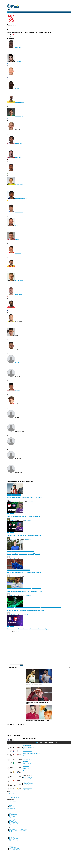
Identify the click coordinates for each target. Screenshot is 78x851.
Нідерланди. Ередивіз (27, 785)
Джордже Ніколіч (19, 184)
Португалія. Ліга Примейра (28, 786)
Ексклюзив (9, 495)
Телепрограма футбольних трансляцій (31, 753)
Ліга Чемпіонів (12, 793)
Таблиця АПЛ (12, 815)
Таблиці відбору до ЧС (13, 838)
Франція (59, 607)
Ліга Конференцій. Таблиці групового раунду (18, 831)
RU (9, 9)
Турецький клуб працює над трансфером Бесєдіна (24, 573)
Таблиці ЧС (11, 837)
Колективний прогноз (27, 759)
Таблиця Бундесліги (13, 819)
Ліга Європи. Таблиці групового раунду (17, 830)
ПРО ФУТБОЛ (13, 844)
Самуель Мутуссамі (19, 102)
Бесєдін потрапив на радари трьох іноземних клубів (24, 591)
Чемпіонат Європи (13, 804)
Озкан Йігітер (18, 362)
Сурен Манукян (13, 558)
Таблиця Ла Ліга (12, 816)
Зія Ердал (17, 239)
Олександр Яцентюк (14, 501)
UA (9, 10)
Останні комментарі (27, 751)
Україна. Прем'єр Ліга (27, 777)
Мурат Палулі (18, 266)
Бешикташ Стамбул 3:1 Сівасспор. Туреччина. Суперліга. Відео (28, 629)
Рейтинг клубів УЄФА (27, 765)
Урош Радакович (19, 294)
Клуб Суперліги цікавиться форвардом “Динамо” (23, 554)
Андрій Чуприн (13, 520)
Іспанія (19, 607)
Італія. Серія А (26, 782)
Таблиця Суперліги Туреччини (15, 823)
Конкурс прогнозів (27, 755)
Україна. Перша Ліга (27, 778)
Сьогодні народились (28, 770)
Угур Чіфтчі (17, 225)
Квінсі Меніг (18, 308)
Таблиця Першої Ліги (13, 814)
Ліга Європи (11, 794)
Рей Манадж (18, 157)
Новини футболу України (20, 551)
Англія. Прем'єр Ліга (27, 779)
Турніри (25, 773)
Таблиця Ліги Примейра (14, 822)
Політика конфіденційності (14, 849)
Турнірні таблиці (11, 808)
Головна (11, 12)
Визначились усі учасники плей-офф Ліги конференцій (25, 610)
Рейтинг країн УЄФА (27, 763)
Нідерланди (33, 607)
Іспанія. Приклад (26, 781)
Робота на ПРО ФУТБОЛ (14, 848)
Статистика (26, 768)
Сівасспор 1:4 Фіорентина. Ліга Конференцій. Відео (24, 516)
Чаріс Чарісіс (18, 61)
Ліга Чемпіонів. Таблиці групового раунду (18, 829)
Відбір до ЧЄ (11, 805)
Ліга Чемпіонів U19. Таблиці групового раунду (18, 832)
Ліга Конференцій (27, 607)
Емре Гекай (17, 390)
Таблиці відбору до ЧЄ (13, 840)
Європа (13, 551)
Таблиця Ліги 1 (12, 820)
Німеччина (38, 607)
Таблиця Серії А (12, 817)
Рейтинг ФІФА (26, 766)
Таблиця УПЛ (12, 813)
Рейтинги (25, 761)
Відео (8, 513)
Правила (25, 758)
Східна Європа (28, 588)
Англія (8, 607)
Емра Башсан (18, 253)
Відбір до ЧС (11, 802)
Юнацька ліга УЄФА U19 (14, 797)
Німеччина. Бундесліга (28, 783)
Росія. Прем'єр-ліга (27, 789)
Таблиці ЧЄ (11, 839)
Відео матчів (25, 748)
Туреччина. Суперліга (27, 788)
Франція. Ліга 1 (26, 784)
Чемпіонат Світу (12, 801)
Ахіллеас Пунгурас (19, 116)
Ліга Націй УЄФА (12, 806)
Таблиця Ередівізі (13, 821)
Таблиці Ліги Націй (13, 842)
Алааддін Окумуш (19, 280)
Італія (22, 607)
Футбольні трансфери (16, 495)
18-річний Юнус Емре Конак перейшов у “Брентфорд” (25, 497)
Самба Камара (18, 88)
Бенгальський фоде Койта (21, 198)
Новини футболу (27, 745)
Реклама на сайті (12, 847)
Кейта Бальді (18, 47)
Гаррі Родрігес (18, 143)
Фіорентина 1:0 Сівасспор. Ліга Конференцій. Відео (24, 535)
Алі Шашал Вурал (19, 212)
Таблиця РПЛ (12, 824)
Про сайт (11, 846)
